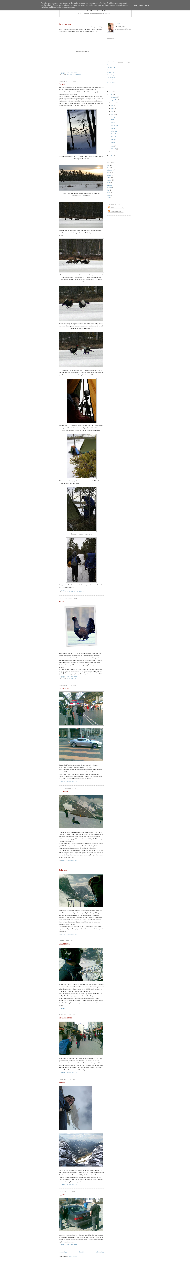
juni (112, 108)
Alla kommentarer (115, 211)
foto (68, 591)
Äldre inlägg (100, 1252)
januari (113, 152)
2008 (111, 155)
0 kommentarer (71, 781)
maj (112, 111)
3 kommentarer (71, 590)
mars (112, 146)
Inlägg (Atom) (73, 1256)
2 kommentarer (71, 860)
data (108, 193)
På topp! (62, 1082)
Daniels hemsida (112, 70)
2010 (111, 92)
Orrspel (62, 84)
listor (108, 197)
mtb (68, 74)
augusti (113, 103)
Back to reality (64, 688)
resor (108, 172)
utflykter (80, 591)
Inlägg (112, 207)
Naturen (62, 601)
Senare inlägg (63, 1252)
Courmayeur (63, 791)
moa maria (110, 80)
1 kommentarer (71, 73)
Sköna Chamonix (65, 1017)
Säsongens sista (65, 23)
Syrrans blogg (111, 82)
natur (72, 74)
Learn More (138, 5)
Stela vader (63, 870)
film (108, 190)
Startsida (81, 1252)
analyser (109, 187)
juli (112, 106)
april (112, 114)
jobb (108, 177)
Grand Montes (64, 943)
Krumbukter (110, 72)
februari (113, 149)
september (114, 100)
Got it (147, 5)
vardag (73, 678)
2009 (111, 94)
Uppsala (62, 1194)
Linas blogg (110, 75)
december (114, 97)
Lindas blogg (111, 77)
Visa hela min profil (122, 32)
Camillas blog (111, 67)
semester (109, 185)
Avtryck (109, 65)
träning (78, 74)
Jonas (119, 23)
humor (109, 195)
